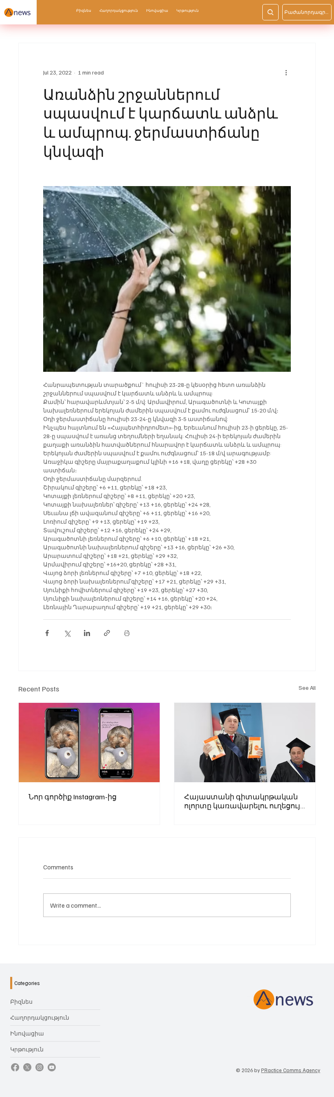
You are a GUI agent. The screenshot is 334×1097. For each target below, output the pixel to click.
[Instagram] (39, 1067)
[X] (27, 1067)
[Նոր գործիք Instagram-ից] (89, 742)
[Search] (270, 12)
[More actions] (286, 72)
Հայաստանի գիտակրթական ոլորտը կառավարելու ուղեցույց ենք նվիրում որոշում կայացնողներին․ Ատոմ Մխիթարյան (244, 801)
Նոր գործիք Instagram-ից (72, 796)
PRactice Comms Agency (290, 1070)
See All (307, 687)
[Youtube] (52, 1067)
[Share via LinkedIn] (87, 633)
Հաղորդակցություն (39, 1017)
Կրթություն (27, 1049)
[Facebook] (15, 1067)
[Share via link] (107, 633)
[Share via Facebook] (47, 633)
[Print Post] (127, 633)
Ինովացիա (27, 1033)
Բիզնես (21, 1001)
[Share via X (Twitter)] (67, 633)
